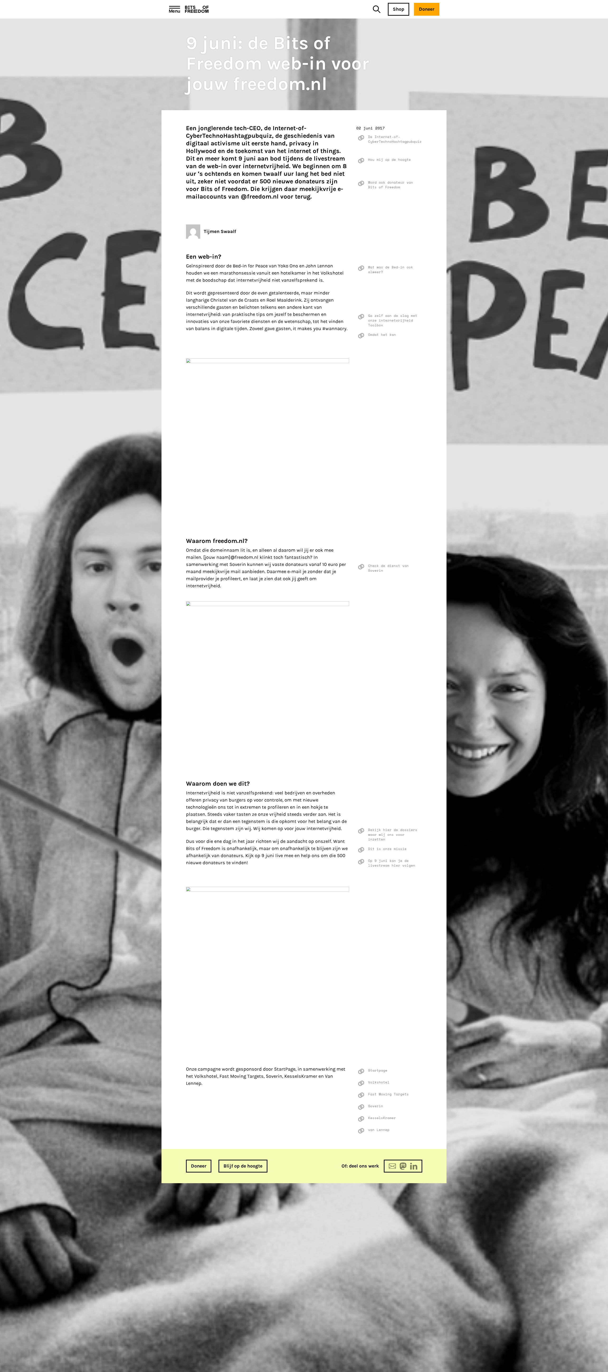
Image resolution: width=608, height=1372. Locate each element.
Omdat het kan (382, 334)
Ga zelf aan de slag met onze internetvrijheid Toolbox (392, 320)
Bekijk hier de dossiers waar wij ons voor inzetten (392, 834)
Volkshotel (379, 1082)
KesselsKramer (382, 1118)
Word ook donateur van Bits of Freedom (390, 185)
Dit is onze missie (387, 848)
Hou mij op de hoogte (389, 159)
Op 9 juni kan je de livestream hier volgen (391, 863)
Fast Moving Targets (388, 1094)
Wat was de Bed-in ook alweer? (390, 269)
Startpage (377, 1070)
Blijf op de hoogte (242, 1166)
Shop (398, 9)
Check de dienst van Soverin (388, 568)
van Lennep (379, 1129)
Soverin (375, 1106)
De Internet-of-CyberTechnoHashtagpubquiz (395, 139)
